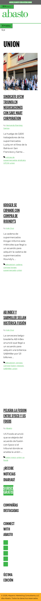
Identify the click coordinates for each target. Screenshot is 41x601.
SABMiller (7, 369)
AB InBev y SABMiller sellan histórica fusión (14, 317)
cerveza (19, 363)
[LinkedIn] (5, 548)
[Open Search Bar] (3, 30)
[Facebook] (5, 564)
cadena (19, 264)
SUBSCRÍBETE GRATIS (8, 490)
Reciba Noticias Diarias (25, 2)
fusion (13, 366)
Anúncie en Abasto (14, 2)
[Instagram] (5, 553)
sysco (13, 457)
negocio (20, 366)
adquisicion (10, 264)
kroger (13, 267)
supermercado (9, 270)
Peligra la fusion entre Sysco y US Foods (15, 415)
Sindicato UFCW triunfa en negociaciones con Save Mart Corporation (13, 107)
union (12, 163)
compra (6, 267)
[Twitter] (5, 542)
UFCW (6, 163)
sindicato (22, 160)
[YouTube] (5, 558)
